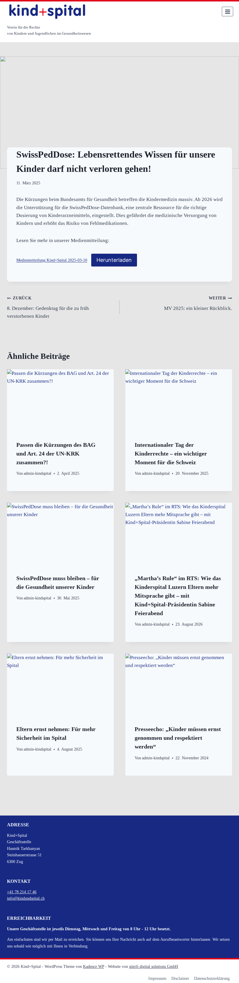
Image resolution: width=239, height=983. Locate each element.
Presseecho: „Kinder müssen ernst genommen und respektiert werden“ (178, 738)
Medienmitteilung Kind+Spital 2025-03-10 (51, 260)
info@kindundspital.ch (26, 898)
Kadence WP (93, 966)
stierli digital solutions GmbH (153, 966)
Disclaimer (180, 978)
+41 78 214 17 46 (21, 892)
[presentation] (60, 404)
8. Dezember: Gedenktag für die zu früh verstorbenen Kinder (48, 307)
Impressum (157, 978)
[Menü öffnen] (227, 11)
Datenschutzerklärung (212, 978)
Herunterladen (114, 260)
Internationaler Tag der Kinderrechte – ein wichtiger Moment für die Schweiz (171, 453)
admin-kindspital (37, 473)
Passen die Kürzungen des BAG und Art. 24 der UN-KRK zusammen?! (56, 453)
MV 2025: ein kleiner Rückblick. (198, 303)
